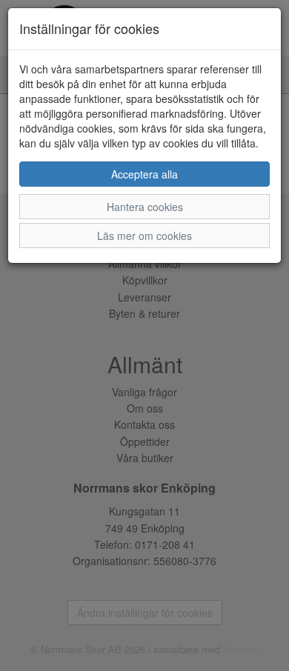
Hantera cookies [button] (145, 206)
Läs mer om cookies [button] (144, 235)
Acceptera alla (144, 174)
